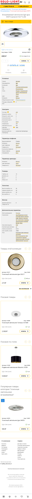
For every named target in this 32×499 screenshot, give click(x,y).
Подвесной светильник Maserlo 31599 (14, 367)
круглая (18, 151)
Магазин (25, 218)
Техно (17, 94)
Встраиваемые (5, 11)
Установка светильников (24, 445)
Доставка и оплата (22, 443)
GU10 (17, 121)
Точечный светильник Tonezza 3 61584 (15, 323)
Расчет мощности (21, 100)
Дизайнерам (21, 452)
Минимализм (23, 92)
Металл (18, 98)
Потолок (18, 213)
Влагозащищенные (20, 236)
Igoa (17, 85)
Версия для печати (29, 49)
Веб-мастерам (21, 450)
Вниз (17, 153)
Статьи (19, 457)
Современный (23, 91)
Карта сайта (4, 454)
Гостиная (18, 216)
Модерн (18, 91)
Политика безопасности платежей (16, 468)
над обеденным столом (21, 215)
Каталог (8, 9)
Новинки (4, 450)
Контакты (4, 443)
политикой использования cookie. (16, 479)
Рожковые (18, 232)
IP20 (17, 225)
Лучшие (24, 237)
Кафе (17, 218)
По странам (4, 447)
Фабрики (4, 445)
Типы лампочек (21, 459)
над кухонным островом (22, 221)
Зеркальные (19, 239)
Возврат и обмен (22, 449)
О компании (6, 441)
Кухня (22, 216)
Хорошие (25, 240)
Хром (17, 96)
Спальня (26, 216)
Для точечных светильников (22, 239)
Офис (21, 223)
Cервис (20, 441)
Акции (3, 452)
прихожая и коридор (23, 220)
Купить (23, 61)
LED (17, 112)
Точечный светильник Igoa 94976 (13, 420)
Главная (3, 9)
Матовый (18, 147)
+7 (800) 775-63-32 (8, 6)
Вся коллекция (24, 288)
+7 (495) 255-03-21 (23, 6)
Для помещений (22, 236)
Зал (17, 220)
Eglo (3, 49)
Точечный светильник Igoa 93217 (13, 274)
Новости (20, 455)
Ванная (17, 223)
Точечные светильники (19, 9)
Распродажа (4, 449)
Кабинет (21, 218)
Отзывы (19, 454)
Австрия (9, 50)
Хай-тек (18, 92)
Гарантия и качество (22, 447)
